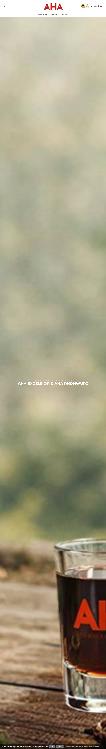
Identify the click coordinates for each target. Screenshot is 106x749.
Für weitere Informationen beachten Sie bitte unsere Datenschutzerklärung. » (84, 746)
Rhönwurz (54, 14)
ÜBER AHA (65, 14)
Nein (60, 746)
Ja (52, 746)
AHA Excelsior (42, 14)
